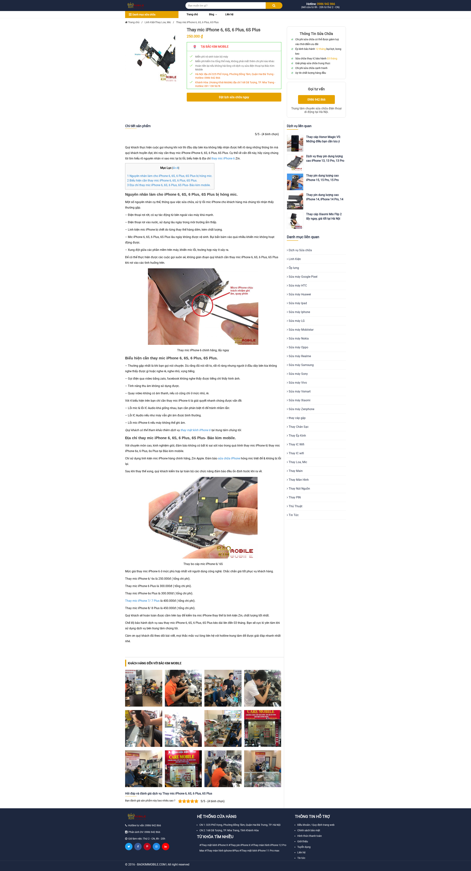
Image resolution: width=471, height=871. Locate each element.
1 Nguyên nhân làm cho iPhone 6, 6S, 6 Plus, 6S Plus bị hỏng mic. (169, 176)
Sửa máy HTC (297, 285)
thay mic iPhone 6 (223, 158)
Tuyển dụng (304, 846)
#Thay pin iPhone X (240, 845)
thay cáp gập (297, 418)
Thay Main (295, 471)
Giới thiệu (302, 841)
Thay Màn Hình (298, 479)
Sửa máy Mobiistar (301, 329)
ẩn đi (175, 168)
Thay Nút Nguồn (299, 488)
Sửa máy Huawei (299, 294)
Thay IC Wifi (296, 444)
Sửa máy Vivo (297, 382)
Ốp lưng (293, 268)
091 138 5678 (212, 86)
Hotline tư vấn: (144, 825)
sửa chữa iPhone (229, 458)
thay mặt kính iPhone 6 (195, 430)
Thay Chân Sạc (298, 427)
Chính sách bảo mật (308, 830)
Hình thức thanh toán (309, 835)
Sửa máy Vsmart (299, 391)
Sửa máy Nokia (298, 338)
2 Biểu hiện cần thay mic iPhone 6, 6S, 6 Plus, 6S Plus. (162, 180)
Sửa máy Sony (298, 374)
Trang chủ (192, 14)
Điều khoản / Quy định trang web (315, 824)
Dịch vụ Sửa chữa (300, 250)
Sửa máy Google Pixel (302, 276)
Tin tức (301, 857)
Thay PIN (294, 497)
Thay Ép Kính (297, 435)
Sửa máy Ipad (297, 303)
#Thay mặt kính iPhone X (213, 845)
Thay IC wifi (296, 453)
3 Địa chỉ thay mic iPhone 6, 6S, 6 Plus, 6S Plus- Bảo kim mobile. (168, 185)
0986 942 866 (212, 77)
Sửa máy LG (296, 321)
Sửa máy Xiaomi (299, 400)
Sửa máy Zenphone (301, 409)
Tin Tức (293, 515)
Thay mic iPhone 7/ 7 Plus (142, 600)
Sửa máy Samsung (301, 365)
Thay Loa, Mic (297, 462)
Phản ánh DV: (144, 832)
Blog (211, 14)
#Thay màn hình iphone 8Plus (222, 850)
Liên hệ (229, 14)
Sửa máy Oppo (298, 347)
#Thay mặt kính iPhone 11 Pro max (259, 850)
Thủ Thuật (295, 506)
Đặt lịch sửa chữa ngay (234, 97)
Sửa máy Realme (299, 356)
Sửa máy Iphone (299, 312)
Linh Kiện (294, 259)
